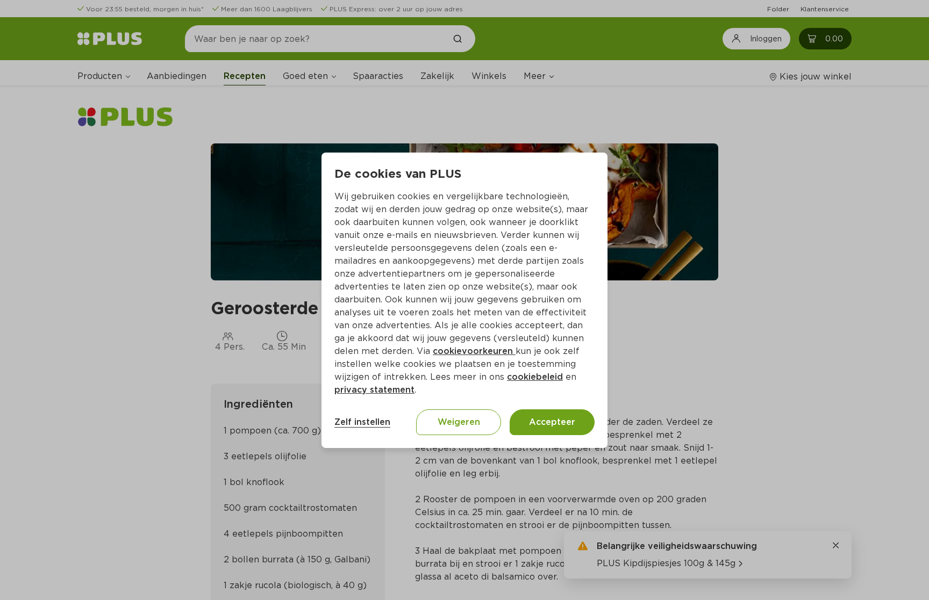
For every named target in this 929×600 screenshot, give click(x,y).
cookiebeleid (535, 377)
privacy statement (374, 390)
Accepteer (552, 422)
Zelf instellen (362, 422)
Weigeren (459, 422)
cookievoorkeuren (474, 351)
